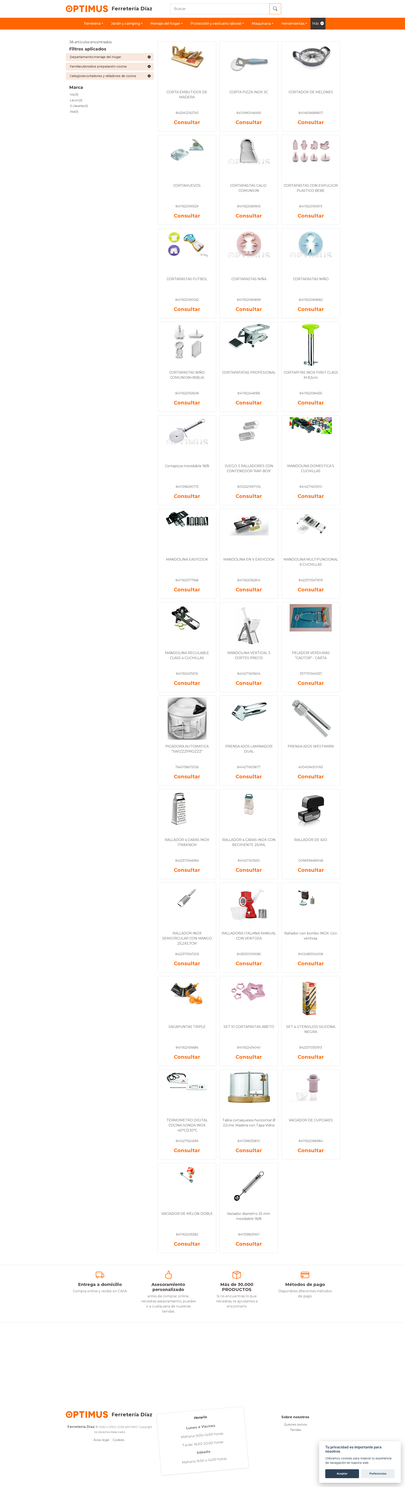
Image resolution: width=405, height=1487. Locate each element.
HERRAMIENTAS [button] (293, 24)
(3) (74, 94)
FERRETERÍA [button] (92, 24)
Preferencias (377, 1473)
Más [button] (315, 24)
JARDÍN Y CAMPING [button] (125, 24)
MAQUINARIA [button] (261, 24)
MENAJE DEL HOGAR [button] (165, 24)
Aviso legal (101, 1440)
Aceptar (342, 1473)
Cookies (118, 1440)
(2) (76, 100)
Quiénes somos (295, 1424)
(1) (79, 106)
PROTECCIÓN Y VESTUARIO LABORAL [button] (215, 24)
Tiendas (295, 1430)
